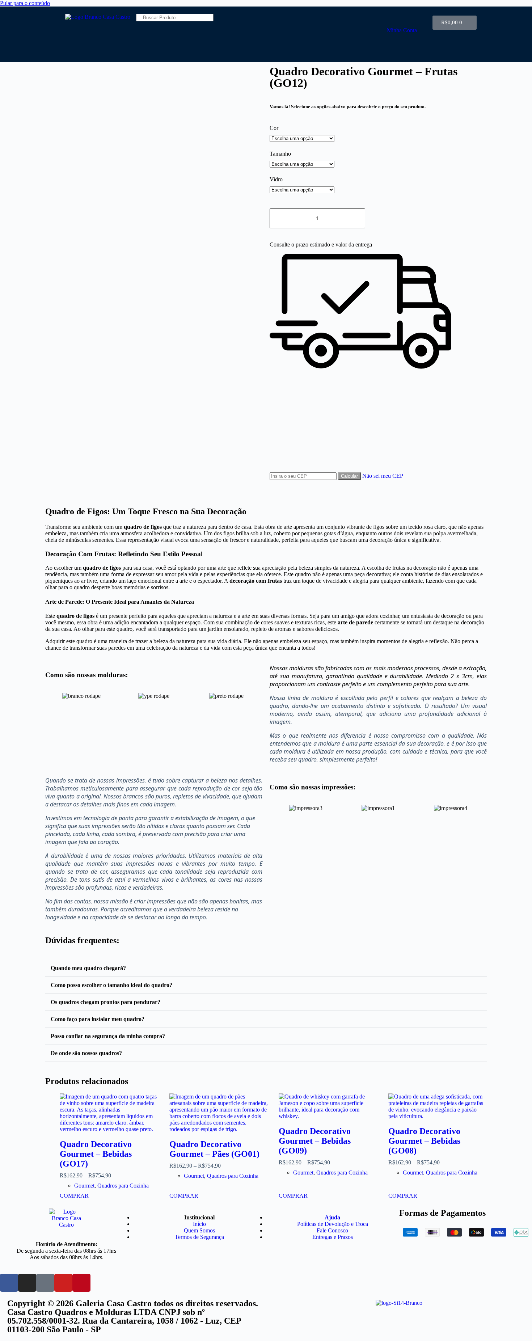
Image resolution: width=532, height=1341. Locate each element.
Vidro (276, 179)
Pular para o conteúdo (25, 3)
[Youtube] (63, 1283)
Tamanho (280, 154)
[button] (52, 696)
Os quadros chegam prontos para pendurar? (105, 1002)
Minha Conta (402, 30)
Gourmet (84, 1185)
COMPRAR (74, 1196)
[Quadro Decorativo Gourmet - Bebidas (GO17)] (109, 1113)
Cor (274, 128)
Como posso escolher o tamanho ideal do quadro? (111, 985)
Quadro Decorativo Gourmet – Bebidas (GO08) (424, 1140)
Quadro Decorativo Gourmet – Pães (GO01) (214, 1149)
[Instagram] (27, 1283)
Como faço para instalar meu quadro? (97, 1019)
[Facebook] (9, 1283)
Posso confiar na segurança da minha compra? (108, 1036)
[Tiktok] (45, 1283)
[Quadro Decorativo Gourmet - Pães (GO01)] (218, 1113)
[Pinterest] (81, 1283)
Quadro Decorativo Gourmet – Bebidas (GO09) (315, 1140)
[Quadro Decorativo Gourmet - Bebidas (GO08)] (437, 1106)
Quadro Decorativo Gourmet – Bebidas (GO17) (96, 1153)
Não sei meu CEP (382, 476)
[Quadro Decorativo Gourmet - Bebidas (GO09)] (328, 1106)
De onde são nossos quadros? (86, 1053)
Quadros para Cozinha (123, 1185)
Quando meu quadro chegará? (88, 968)
